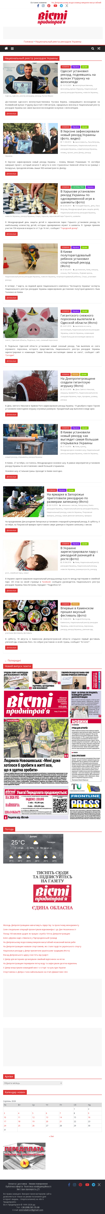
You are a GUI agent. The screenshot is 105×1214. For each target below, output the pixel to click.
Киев (88, 269)
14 (61, 1117)
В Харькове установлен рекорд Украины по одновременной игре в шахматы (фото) (78, 196)
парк (79, 396)
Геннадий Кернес (82, 206)
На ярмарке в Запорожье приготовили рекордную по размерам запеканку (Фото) (67, 498)
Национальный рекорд (56, 512)
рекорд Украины (27, 216)
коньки (63, 273)
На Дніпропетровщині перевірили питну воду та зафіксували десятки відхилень (40, 963)
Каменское (65, 622)
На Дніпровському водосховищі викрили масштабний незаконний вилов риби (39, 942)
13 (47, 1117)
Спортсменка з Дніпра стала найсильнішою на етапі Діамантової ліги (35, 972)
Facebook (46, 582)
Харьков (44, 216)
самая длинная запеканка (72, 516)
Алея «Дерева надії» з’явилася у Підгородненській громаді (30, 938)
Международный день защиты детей (83, 209)
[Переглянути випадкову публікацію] (99, 48)
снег (38, 340)
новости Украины (90, 92)
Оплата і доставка (17, 1183)
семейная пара (16, 573)
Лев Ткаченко (73, 273)
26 (33, 1125)
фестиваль (28, 633)
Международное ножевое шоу (73, 450)
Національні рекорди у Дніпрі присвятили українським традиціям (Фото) (36, 950)
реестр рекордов (27, 96)
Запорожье (83, 505)
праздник (86, 396)
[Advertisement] (53, 33)
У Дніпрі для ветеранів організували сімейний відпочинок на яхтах (34, 959)
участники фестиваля (13, 633)
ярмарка (88, 516)
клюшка (94, 269)
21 (61, 1121)
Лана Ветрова (93, 142)
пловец (63, 152)
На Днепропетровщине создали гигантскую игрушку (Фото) (78, 382)
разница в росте (82, 569)
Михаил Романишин (69, 145)
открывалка (22, 457)
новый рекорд (11, 457)
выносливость (81, 142)
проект (70, 152)
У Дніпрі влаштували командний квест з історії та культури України (34, 967)
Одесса (8, 96)
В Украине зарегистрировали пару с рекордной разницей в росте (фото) (79, 553)
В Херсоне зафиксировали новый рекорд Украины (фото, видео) (80, 134)
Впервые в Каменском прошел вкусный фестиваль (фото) (77, 611)
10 (5, 1117)
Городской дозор (69, 228)
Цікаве (84, 67)
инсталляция (66, 330)
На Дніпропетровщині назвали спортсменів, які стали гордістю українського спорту (42, 946)
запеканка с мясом (69, 505)
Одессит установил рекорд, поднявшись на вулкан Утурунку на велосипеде (78, 76)
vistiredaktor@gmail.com (31, 1210)
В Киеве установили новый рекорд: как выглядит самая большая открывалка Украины (79, 437)
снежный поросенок (49, 340)
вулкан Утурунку (76, 89)
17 (5, 1121)
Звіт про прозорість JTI (28, 1189)
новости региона (76, 626)
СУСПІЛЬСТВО (78, 187)
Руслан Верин (47, 96)
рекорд (38, 96)
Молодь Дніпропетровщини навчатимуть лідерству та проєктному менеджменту (41, 925)
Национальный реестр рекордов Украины (78, 213)
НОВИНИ (65, 67)
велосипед (65, 89)
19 (33, 1121)
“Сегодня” (9, 355)
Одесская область (18, 340)
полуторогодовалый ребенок (68, 276)
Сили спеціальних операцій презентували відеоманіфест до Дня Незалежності (39, 929)
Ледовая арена (86, 273)
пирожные (88, 626)
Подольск (31, 340)
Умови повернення (38, 1183)
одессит (15, 96)
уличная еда (87, 629)
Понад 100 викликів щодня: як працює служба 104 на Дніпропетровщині (36, 933)
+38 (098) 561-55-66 (30, 1207)
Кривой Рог (73, 393)
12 (33, 1117)
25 (19, 1125)
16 (89, 1117)
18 (19, 1121)
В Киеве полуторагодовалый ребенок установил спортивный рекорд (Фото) (76, 258)
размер (94, 396)
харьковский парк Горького (60, 216)
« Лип (51, 1136)
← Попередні (13, 660)
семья (26, 573)
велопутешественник (83, 85)
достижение (80, 269)
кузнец (83, 446)
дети (92, 206)
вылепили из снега (83, 326)
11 (19, 1117)
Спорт (37, 216)
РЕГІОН (75, 374)
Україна (76, 67)
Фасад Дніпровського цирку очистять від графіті (25, 955)
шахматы (76, 216)
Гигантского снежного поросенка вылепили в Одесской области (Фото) (79, 319)
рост (7, 573)
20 (47, 1121)
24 (5, 1125)
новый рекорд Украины (87, 149)
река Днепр (79, 152)
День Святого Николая (84, 389)
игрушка (64, 393)
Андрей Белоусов (82, 619)
